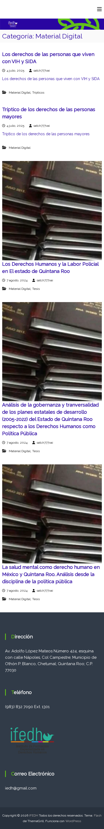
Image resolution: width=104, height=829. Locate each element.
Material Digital (19, 92)
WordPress (73, 821)
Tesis (36, 289)
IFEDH (33, 815)
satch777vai (41, 70)
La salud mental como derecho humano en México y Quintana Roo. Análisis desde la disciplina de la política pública (51, 574)
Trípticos (38, 92)
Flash (98, 815)
